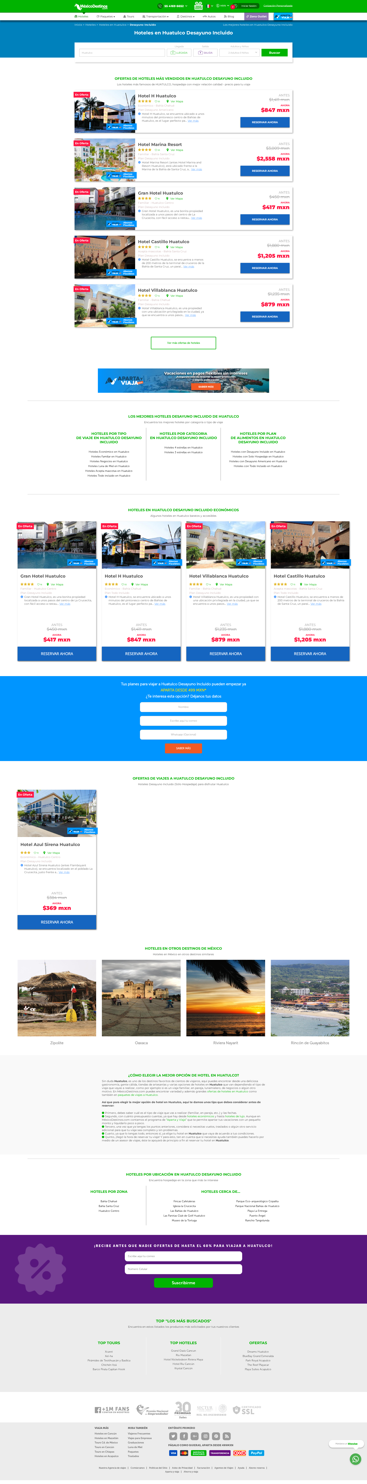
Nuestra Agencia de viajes (112, 1468)
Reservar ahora (265, 122)
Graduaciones (136, 1442)
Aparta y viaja (172, 1472)
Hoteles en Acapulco (107, 1456)
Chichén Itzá (109, 1365)
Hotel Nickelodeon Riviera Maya (183, 1359)
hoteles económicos (200, 1116)
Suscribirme (183, 1282)
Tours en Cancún (104, 1447)
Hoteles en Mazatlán (106, 1438)
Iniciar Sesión (249, 5)
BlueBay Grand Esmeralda (258, 1356)
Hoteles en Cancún (106, 1433)
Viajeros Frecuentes (139, 1433)
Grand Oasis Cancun (183, 1350)
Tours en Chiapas (104, 1451)
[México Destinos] (94, 6)
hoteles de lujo (235, 1116)
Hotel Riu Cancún (183, 1364)
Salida (205, 46)
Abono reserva (257, 1468)
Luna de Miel (135, 1447)
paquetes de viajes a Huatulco (138, 1095)
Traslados (133, 1456)
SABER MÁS (183, 748)
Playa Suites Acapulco (258, 1369)
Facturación (203, 1468)
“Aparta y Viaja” (176, 1119)
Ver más (193, 120)
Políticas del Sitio (158, 1468)
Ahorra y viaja (191, 1472)
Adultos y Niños (240, 46)
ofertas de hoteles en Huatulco (227, 1091)
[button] (160, 16)
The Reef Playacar (258, 1365)
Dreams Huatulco (258, 1351)
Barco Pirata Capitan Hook (109, 1369)
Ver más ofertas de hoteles (183, 343)
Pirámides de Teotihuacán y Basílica (109, 1360)
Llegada (179, 46)
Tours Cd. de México (106, 1442)
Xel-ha (109, 1356)
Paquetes (133, 1451)
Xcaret (109, 1351)
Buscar (274, 53)
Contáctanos (138, 1468)
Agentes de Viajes (223, 1468)
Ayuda (241, 1468)
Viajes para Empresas (140, 1438)
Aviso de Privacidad (182, 1468)
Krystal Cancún (183, 1368)
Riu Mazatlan (183, 1355)
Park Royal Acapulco (258, 1360)
